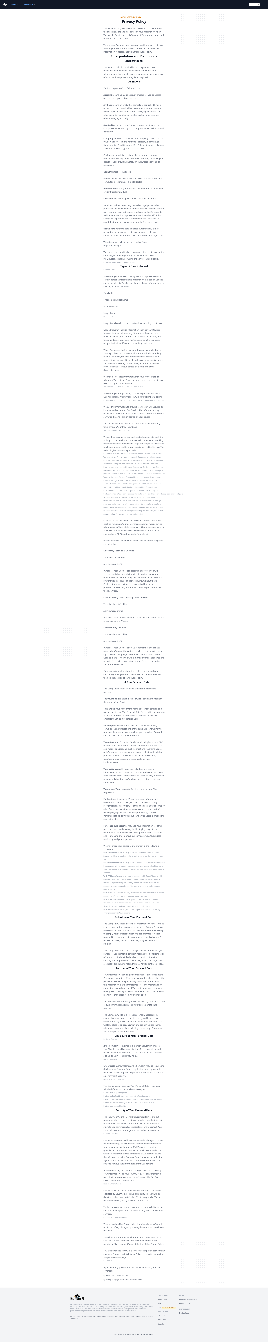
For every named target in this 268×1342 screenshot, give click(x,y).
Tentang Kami (162, 1299)
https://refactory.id (112, 245)
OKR (159, 1303)
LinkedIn (160, 1324)
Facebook (161, 1315)
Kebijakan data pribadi (188, 1299)
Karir (166, 1307)
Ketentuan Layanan (187, 1303)
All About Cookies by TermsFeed (132, 534)
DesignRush (184, 1313)
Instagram (161, 1320)
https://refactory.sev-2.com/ (131, 1279)
